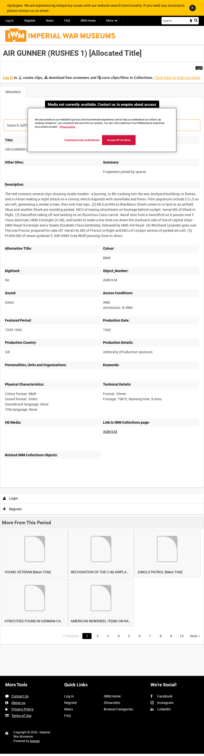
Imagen (35, 741)
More (109, 20)
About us (18, 702)
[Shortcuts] (199, 67)
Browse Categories (118, 709)
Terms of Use (21, 715)
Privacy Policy (22, 709)
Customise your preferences (82, 139)
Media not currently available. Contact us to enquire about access (102, 104)
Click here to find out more (177, 77)
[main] (102, 344)
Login (13, 498)
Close (192, 8)
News (49, 20)
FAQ (67, 20)
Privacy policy (67, 126)
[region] (102, 130)
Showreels (112, 702)
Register (29, 20)
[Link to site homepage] (60, 35)
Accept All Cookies (119, 140)
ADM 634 (110, 431)
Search (196, 20)
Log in (9, 20)
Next (195, 636)
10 (182, 636)
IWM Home (88, 20)
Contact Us (20, 696)
